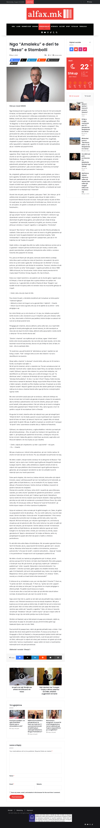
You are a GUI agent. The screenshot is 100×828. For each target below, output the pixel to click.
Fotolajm (74, 26)
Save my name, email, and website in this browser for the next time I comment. (35, 792)
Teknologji (83, 26)
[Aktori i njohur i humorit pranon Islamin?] (75, 106)
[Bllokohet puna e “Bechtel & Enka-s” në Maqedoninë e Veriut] (75, 141)
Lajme (18, 26)
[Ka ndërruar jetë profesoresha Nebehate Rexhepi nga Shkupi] (75, 156)
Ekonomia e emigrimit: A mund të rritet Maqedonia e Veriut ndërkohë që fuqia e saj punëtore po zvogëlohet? (53, 725)
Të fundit (88, 96)
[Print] (58, 658)
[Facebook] (20, 658)
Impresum (30, 810)
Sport (68, 26)
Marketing (20, 810)
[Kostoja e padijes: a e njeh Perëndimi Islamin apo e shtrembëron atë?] (17, 714)
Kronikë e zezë (26, 26)
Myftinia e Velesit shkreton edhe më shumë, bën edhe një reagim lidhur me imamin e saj (86, 182)
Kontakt (10, 810)
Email (11, 784)
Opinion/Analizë (44, 26)
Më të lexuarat (74, 96)
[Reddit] (43, 658)
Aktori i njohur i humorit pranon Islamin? (85, 108)
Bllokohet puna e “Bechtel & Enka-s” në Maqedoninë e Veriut (86, 143)
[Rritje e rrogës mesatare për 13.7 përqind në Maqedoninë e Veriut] (75, 122)
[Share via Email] (50, 658)
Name (11, 776)
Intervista (54, 26)
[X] (27, 658)
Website (39, 784)
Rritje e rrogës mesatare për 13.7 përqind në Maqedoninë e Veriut (86, 125)
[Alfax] (50, 14)
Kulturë (62, 26)
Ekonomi (35, 26)
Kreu (13, 26)
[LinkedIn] (35, 658)
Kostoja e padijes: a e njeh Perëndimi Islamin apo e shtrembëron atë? (17, 723)
